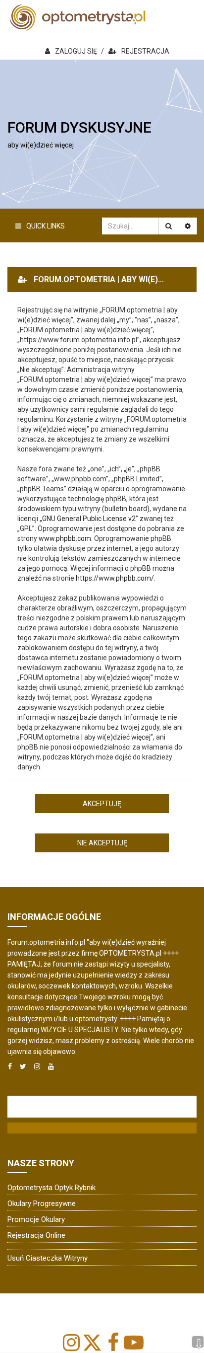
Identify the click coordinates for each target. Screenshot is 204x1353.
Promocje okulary (36, 1219)
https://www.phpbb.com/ (115, 578)
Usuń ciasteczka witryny (47, 1258)
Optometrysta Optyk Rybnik (51, 1187)
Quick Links (45, 226)
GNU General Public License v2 (89, 519)
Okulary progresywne (41, 1203)
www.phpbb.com (65, 538)
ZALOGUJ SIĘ (76, 51)
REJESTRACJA (145, 51)
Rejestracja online (36, 1235)
